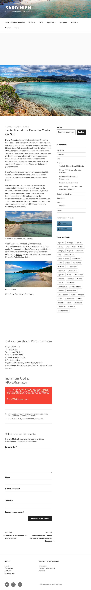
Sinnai (73, 295)
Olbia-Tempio (78, 275)
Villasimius (61, 307)
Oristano (61, 279)
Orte (41, 22)
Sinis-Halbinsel (63, 295)
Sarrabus (61, 291)
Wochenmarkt (63, 311)
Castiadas (79, 251)
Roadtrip (62, 205)
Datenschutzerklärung (47, 568)
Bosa (67, 247)
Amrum (7, 566)
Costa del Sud (14, 419)
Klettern (61, 267)
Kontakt (42, 571)
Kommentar (11, 447)
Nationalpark (72, 271)
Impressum (43, 566)
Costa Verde (76, 259)
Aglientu (61, 243)
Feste (60, 263)
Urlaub (73, 22)
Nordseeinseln (10, 573)
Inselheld (24, 127)
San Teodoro (62, 287)
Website (9, 500)
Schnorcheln (28, 419)
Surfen (79, 299)
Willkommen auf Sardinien (15, 22)
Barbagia (70, 243)
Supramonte (69, 299)
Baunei (60, 247)
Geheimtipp (77, 263)
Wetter (8, 28)
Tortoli (68, 303)
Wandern (71, 307)
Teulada (19, 254)
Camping (61, 251)
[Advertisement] (45, 48)
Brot (73, 247)
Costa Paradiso (63, 259)
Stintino (81, 295)
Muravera (61, 271)
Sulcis (60, 299)
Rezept (60, 283)
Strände (32, 22)
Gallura (67, 263)
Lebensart (60, 154)
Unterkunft (60, 198)
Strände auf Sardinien (18, 414)
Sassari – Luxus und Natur (68, 183)
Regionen (50, 22)
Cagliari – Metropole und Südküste (71, 166)
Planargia (70, 279)
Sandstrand (70, 283)
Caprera (70, 251)
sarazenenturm (75, 287)
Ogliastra (61, 275)
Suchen (59, 127)
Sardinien (18, 7)
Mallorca (8, 571)
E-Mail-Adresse (12, 489)
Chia (59, 255)
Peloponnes (9, 568)
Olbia (69, 275)
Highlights (63, 22)
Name (8, 477)
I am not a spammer (13, 512)
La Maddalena (72, 267)
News (17, 28)
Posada (79, 279)
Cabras (80, 247)
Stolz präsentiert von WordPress (50, 585)
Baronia (79, 243)
